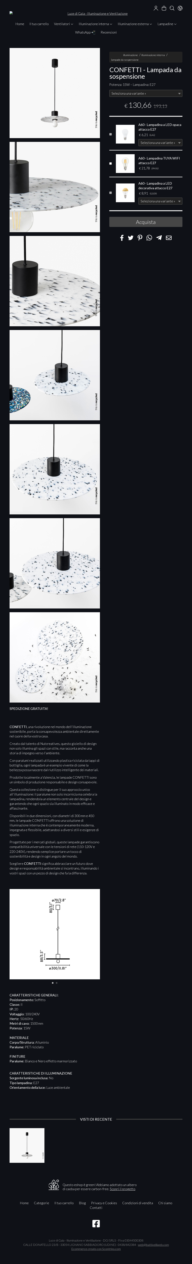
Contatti (96, 1208)
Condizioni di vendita (137, 1203)
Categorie (41, 1203)
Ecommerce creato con (96, 1249)
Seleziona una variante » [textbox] (129, 93)
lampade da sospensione (125, 59)
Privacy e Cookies (104, 1203)
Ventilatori (62, 24)
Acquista (146, 222)
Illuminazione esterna (133, 24)
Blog (82, 1203)
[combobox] (145, 93)
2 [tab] (56, 982)
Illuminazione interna (94, 24)
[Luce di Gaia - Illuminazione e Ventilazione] (96, 10)
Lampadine (166, 24)
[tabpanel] (55, 934)
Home (19, 24)
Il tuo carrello (39, 24)
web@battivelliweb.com (153, 1244)
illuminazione (130, 55)
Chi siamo (165, 1203)
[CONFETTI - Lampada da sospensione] (55, 93)
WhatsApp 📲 (85, 32)
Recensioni (109, 32)
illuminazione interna (153, 55)
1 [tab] (52, 982)
